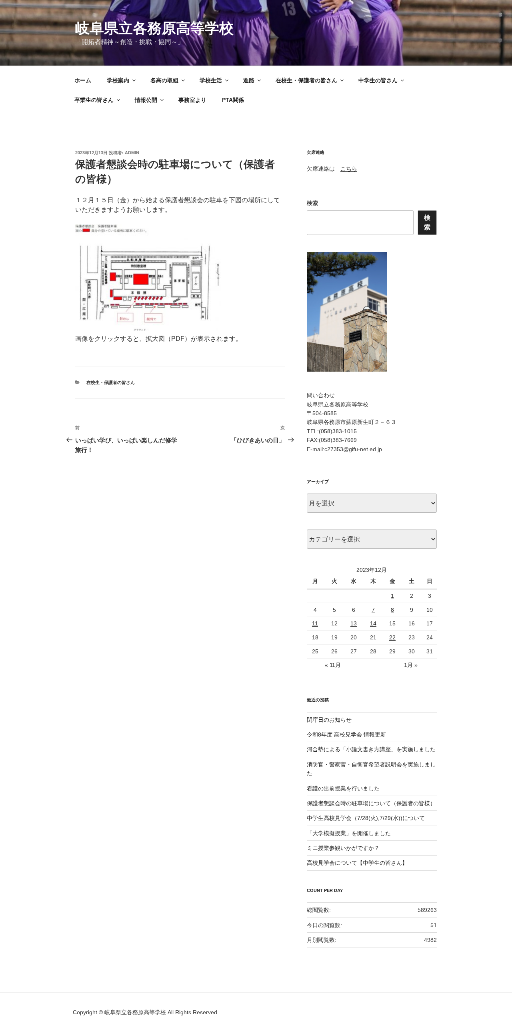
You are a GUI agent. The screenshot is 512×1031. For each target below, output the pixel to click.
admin (132, 152)
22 (392, 637)
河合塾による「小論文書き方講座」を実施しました (371, 749)
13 (353, 623)
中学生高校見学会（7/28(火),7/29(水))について (366, 818)
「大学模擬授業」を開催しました (349, 833)
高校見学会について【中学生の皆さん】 (357, 863)
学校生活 (211, 80)
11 (315, 623)
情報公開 (146, 100)
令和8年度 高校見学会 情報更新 (346, 734)
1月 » (411, 665)
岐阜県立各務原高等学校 (154, 28)
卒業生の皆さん (94, 100)
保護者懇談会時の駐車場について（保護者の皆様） (371, 803)
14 (373, 623)
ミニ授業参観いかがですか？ (343, 848)
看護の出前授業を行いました (343, 788)
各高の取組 (164, 80)
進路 (248, 80)
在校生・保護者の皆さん (306, 80)
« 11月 (333, 665)
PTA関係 (233, 100)
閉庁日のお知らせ (329, 720)
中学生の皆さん (378, 80)
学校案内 (118, 80)
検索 (312, 203)
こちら (348, 168)
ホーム (82, 80)
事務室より (192, 100)
